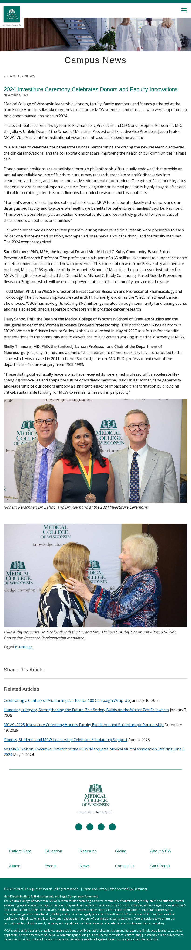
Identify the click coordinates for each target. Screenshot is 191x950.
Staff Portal (160, 866)
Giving (120, 851)
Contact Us (125, 866)
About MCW (160, 851)
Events (50, 866)
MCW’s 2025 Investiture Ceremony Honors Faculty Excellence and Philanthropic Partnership (84, 724)
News (85, 866)
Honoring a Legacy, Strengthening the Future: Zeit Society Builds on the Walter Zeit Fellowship (86, 709)
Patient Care (20, 851)
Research (88, 851)
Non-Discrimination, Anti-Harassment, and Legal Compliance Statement (51, 896)
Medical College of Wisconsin (33, 889)
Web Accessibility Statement (128, 889)
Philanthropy (23, 647)
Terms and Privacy (95, 889)
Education (53, 851)
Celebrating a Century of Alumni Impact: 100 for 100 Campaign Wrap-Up (67, 700)
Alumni (15, 866)
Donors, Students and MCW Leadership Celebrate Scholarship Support (65, 739)
